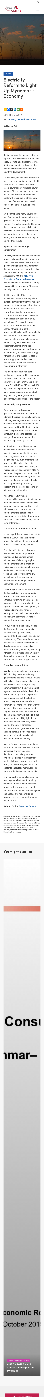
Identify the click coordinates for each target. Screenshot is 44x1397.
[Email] (18, 109)
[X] (11, 109)
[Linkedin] (15, 109)
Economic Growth (27, 806)
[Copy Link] (5, 109)
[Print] (21, 109)
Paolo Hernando (28, 119)
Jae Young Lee (13, 119)
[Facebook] (8, 109)
